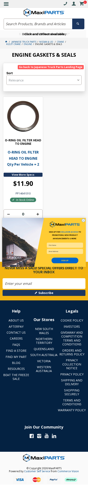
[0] (81, 4)
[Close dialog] (83, 220)
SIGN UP (64, 261)
